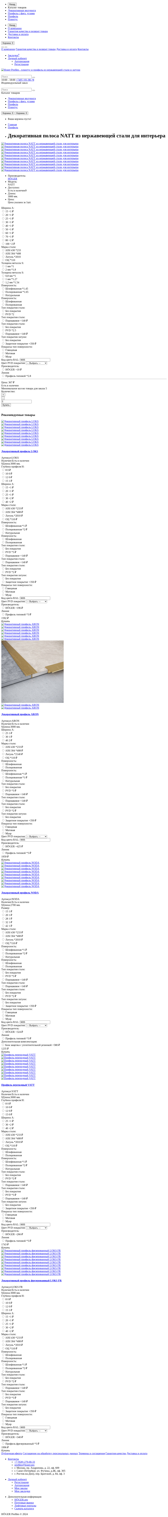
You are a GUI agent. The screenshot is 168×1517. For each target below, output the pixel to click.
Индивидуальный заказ (14, 82)
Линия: (5, 372)
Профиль (13, 16)
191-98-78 (25, 79)
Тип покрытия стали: (13, 307)
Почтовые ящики (24, 1502)
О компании (15, 28)
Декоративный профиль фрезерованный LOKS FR (31, 1280)
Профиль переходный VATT (18, 1085)
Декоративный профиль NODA (20, 892)
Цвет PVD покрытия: (13, 363)
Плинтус (13, 19)
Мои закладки (22, 1491)
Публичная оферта (11, 1453)
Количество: (8, 391)
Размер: (5, 908)
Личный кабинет (17, 1479)
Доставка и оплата (18, 34)
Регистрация (21, 64)
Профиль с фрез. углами (21, 13)
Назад (12, 4)
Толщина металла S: (12, 263)
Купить (6, 405)
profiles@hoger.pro (24, 1464)
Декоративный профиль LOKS (19, 451)
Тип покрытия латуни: (14, 337)
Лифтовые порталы (25, 1505)
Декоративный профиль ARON (20, 714)
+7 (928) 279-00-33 (24, 1462)
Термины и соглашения (92, 1453)
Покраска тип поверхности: (16, 346)
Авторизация (21, 61)
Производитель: (10, 366)
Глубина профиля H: (12, 466)
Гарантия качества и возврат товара (28, 31)
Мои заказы (21, 1488)
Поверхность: (9, 285)
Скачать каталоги (24, 1508)
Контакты (13, 37)
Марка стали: (8, 247)
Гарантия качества (115, 1453)
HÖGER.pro (21, 1499)
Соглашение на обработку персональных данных (50, 1453)
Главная (12, 124)
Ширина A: (7, 207)
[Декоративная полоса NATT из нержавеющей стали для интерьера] (39, 143)
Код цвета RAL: (10, 359)
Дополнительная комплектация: (19, 1041)
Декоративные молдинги (22, 10)
